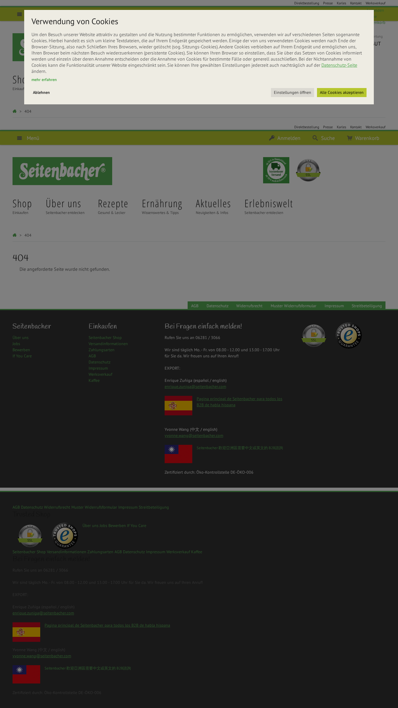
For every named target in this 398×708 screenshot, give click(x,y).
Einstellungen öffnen (292, 92)
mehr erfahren (44, 79)
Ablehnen (41, 92)
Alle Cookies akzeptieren (342, 92)
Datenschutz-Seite (339, 65)
